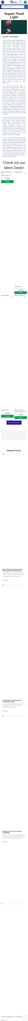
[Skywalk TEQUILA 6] (6, 172)
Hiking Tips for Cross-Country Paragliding (12, 832)
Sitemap (3, 880)
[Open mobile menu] (2, 2)
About (2, 865)
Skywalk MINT (4, 410)
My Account (4, 889)
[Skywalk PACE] (20, 227)
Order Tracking (4, 891)
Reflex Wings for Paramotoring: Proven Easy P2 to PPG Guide (12, 570)
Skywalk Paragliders (5, 177)
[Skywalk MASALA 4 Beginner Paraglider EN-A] (20, 351)
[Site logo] (14, 2)
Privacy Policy (4, 870)
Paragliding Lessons (6, 873)
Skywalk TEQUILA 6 (6, 175)
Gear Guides (4, 868)
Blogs (2, 882)
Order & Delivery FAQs (6, 854)
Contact (3, 859)
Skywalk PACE (17, 286)
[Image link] (12, 958)
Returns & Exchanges (6, 851)
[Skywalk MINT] (7, 351)
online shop (14, 155)
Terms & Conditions (5, 856)
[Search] (25, 6)
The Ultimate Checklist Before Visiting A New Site (11, 701)
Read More (5, 579)
